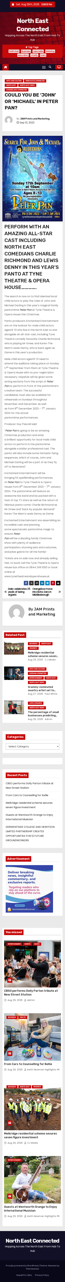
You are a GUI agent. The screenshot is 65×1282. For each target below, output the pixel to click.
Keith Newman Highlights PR (43, 1069)
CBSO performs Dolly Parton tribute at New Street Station (31, 992)
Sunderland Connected (16, 90)
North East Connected (32, 1241)
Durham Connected (38, 673)
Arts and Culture (14, 81)
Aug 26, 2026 (35, 719)
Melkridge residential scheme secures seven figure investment (42, 656)
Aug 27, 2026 (35, 693)
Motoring (50, 51)
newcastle (38, 51)
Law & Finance (36, 703)
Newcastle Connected (35, 81)
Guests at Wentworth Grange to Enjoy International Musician (30, 1208)
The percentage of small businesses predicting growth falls (43, 715)
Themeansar (32, 1268)
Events (27, 944)
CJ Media (50, 659)
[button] (50, 67)
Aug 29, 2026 (35, 659)
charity (34, 55)
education (23, 55)
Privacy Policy (42, 1275)
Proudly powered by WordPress (22, 1265)
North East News (27, 85)
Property (33, 648)
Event (43, 55)
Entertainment (36, 678)
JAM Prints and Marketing (35, 118)
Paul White (50, 693)
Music (37, 944)
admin (48, 719)
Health (23, 1017)
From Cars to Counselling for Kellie (27, 795)
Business (26, 51)
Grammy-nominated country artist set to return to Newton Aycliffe (44, 690)
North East (14, 51)
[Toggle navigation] (44, 67)
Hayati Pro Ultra (24, 1275)
